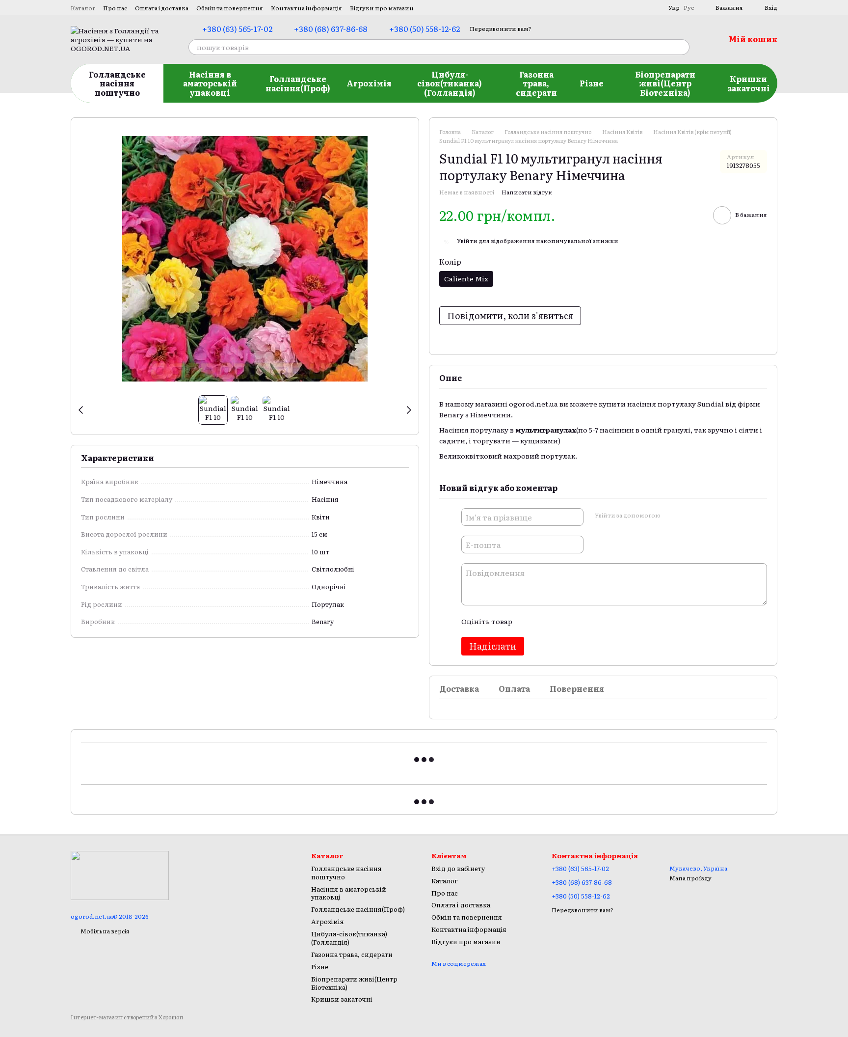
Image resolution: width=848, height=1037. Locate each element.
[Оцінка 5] (591, 621)
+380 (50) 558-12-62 (424, 28)
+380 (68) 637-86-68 (331, 28)
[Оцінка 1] (528, 621)
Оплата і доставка (161, 7)
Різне (592, 83)
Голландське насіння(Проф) (297, 83)
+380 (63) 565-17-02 (237, 28)
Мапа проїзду (690, 877)
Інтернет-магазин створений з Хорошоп (127, 1017)
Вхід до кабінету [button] (458, 868)
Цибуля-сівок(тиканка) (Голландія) (449, 83)
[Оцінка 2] (544, 621)
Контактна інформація (306, 7)
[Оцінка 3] (559, 621)
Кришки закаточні (748, 83)
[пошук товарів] (681, 47)
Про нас (115, 7)
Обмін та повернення (229, 7)
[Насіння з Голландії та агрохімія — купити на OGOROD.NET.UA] (120, 874)
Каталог (83, 7)
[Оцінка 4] (575, 621)
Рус (689, 7)
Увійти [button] (467, 240)
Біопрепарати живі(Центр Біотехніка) (665, 83)
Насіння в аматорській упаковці (210, 83)
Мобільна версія (105, 931)
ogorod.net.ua (533, 404)
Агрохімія (369, 83)
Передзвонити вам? (500, 29)
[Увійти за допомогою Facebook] (671, 515)
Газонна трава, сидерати (536, 83)
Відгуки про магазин (382, 7)
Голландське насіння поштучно (117, 83)
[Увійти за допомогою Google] (686, 515)
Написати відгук (527, 192)
